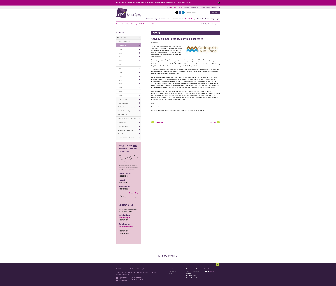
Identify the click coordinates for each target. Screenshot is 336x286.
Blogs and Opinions (123, 126)
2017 (153, 24)
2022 (120, 64)
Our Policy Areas (123, 134)
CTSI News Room (123, 45)
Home (118, 24)
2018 (120, 80)
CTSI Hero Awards (123, 99)
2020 (120, 72)
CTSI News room (145, 24)
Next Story (212, 122)
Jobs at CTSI (172, 271)
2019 (120, 76)
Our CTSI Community (124, 111)
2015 (120, 91)
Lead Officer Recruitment (125, 130)
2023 (120, 61)
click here (188, 2)
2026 (120, 49)
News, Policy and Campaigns (130, 24)
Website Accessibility (191, 268)
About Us (200, 19)
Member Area (178, 7)
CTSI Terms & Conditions (192, 271)
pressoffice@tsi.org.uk (126, 227)
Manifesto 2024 (122, 114)
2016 (120, 87)
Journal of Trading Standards (126, 137)
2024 (120, 57)
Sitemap (188, 273)
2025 (120, 53)
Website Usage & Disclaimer (193, 278)
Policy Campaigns (123, 103)
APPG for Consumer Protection (127, 118)
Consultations (122, 122)
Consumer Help (151, 19)
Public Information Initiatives (126, 107)
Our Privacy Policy (191, 275)
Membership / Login (212, 19)
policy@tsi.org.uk (124, 218)
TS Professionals (177, 19)
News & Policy (190, 19)
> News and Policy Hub (124, 41)
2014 (120, 95)
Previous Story (159, 122)
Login (170, 7)
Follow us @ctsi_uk (169, 255)
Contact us (171, 273)
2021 (120, 68)
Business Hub (164, 19)
